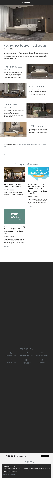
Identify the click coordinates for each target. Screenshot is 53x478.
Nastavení (12, 474)
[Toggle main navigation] (4, 2)
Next (49, 72)
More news (26, 253)
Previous (29, 72)
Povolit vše (6, 474)
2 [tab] (48, 76)
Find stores (45, 456)
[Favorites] (49, 2)
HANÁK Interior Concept (10, 355)
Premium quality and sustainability (26, 363)
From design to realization (42, 355)
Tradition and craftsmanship (26, 355)
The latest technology (11, 362)
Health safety (42, 362)
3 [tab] (50, 76)
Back (5, 154)
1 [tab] (46, 76)
